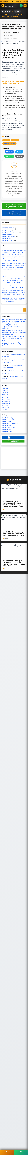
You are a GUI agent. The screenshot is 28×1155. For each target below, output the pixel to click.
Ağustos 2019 (6, 400)
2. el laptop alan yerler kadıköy (9, 252)
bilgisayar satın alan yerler (8, 258)
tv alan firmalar (14, 296)
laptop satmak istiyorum (15, 285)
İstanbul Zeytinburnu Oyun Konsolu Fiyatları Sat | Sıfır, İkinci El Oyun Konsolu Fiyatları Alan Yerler (14, 332)
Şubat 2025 (5, 388)
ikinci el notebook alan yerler (17, 265)
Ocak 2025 (5, 390)
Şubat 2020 (5, 394)
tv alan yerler (19, 296)
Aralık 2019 (5, 398)
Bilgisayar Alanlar (6, 256)
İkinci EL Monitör (7, 234)
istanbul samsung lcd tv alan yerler (18, 269)
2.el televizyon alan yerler (17, 254)
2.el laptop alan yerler (7, 250)
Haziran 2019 (6, 403)
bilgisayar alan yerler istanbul (17, 256)
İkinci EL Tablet (6, 238)
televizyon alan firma (20, 294)
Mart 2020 (5, 392)
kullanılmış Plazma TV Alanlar (12, 278)
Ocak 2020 (5, 396)
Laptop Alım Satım (13, 283)
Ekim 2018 (5, 409)
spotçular (23, 290)
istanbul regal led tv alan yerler (8, 267)
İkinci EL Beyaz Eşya (8, 227)
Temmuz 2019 (6, 401)
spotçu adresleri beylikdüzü (15, 290)
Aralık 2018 (5, 405)
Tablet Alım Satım (10, 294)
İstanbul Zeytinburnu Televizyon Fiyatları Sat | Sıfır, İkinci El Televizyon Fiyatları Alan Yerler (13, 344)
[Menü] (25, 5)
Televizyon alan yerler (6, 296)
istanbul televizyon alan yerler (11, 276)
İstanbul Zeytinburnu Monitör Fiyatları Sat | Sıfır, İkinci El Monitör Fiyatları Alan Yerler (14, 338)
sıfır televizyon (15, 292)
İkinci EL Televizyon (7, 240)
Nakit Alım (15, 140)
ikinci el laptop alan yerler (13, 263)
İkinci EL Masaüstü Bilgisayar (10, 233)
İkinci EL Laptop (6, 231)
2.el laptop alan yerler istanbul (19, 250)
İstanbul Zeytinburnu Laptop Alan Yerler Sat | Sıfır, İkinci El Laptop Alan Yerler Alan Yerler (13, 326)
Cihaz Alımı (6, 140)
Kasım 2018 (5, 407)
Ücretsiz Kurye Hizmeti (9, 143)
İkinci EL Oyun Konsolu (8, 236)
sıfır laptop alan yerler (7, 292)
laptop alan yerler (11, 280)
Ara (3, 307)
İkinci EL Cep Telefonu (8, 229)
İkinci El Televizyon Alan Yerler (8, 301)
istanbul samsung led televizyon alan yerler (10, 271)
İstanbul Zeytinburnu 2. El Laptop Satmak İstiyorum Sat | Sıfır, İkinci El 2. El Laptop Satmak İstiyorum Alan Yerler (14, 321)
